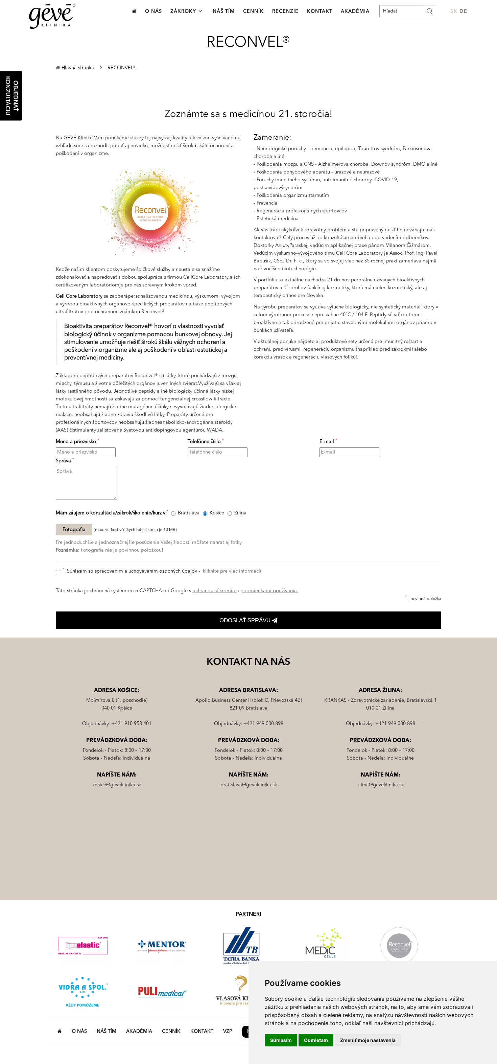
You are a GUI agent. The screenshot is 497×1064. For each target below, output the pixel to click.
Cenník (253, 11)
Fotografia (74, 529)
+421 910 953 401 (131, 723)
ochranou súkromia (214, 591)
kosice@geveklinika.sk (116, 785)
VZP (227, 1031)
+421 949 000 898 (263, 723)
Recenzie (285, 11)
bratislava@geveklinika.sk (248, 785)
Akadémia (355, 11)
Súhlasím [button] (281, 1040)
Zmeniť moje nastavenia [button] (368, 1040)
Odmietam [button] (316, 1040)
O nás (153, 11)
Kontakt (319, 11)
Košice (217, 513)
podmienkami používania (269, 591)
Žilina (240, 513)
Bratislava (188, 513)
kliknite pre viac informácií (232, 571)
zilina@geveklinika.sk (380, 785)
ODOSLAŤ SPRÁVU (245, 620)
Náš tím (224, 11)
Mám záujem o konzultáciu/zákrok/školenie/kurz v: (112, 513)
